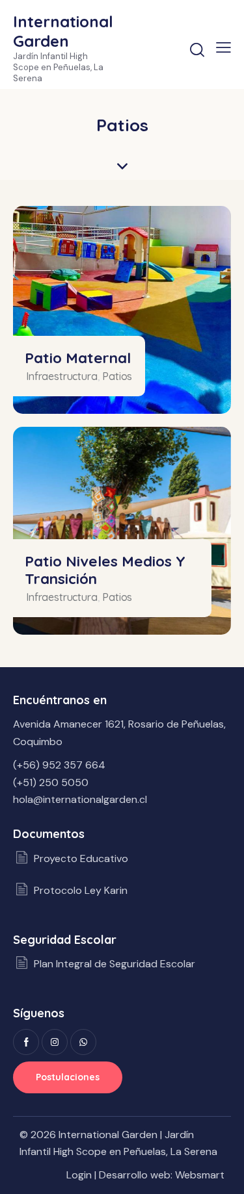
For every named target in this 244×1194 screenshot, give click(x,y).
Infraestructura (62, 376)
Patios (117, 376)
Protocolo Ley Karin (81, 890)
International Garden (108, 1134)
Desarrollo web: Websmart (161, 1175)
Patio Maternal (78, 357)
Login (79, 1175)
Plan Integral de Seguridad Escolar (114, 964)
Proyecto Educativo (81, 858)
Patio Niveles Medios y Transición (105, 569)
